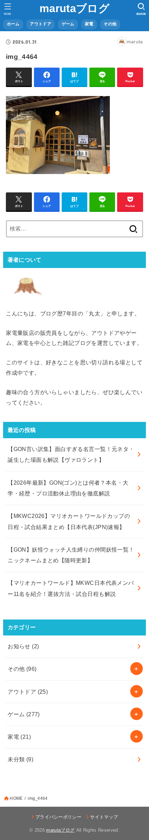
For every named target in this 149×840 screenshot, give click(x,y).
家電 (19, 737)
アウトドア (28, 692)
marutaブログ (74, 8)
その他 (22, 669)
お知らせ (23, 646)
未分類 (20, 759)
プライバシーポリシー (58, 817)
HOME (16, 798)
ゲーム (24, 714)
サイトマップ (104, 817)
